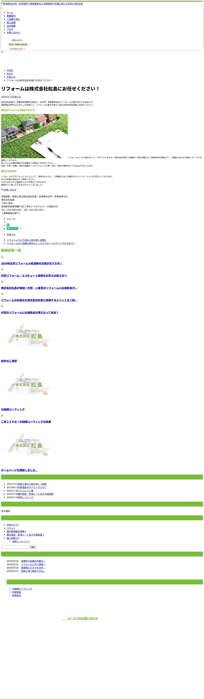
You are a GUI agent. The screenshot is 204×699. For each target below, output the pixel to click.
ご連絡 (18, 182)
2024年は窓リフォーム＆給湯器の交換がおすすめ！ (31, 263)
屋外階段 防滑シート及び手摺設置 (35, 494)
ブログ (10, 29)
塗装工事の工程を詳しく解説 (32, 484)
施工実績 (11, 22)
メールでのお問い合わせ (82, 618)
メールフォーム (11, 51)
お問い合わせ (13, 32)
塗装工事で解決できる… (33, 571)
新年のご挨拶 (9, 361)
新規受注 (16, 595)
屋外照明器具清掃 (16, 531)
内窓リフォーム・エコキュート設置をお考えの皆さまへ (34, 275)
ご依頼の (13, 19)
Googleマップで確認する (14, 673)
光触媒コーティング (13, 409)
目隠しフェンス (25, 497)
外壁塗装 (16, 592)
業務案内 (11, 15)
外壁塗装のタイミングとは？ (32, 487)
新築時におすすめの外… (33, 567)
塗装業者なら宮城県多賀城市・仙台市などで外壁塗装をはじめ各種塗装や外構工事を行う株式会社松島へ (60, 658)
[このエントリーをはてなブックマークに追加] (8, 225)
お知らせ (16, 96)
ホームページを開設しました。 (19, 470)
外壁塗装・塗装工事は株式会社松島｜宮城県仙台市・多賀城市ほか (34, 689)
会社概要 (11, 25)
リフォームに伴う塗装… (33, 564)
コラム (11, 528)
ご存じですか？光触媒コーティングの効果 (26, 421)
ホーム (10, 12)
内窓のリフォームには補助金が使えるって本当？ (30, 312)
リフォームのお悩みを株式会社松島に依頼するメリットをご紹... (39, 300)
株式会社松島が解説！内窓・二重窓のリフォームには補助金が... (39, 288)
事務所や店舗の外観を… (33, 561)
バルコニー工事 (25, 490)
